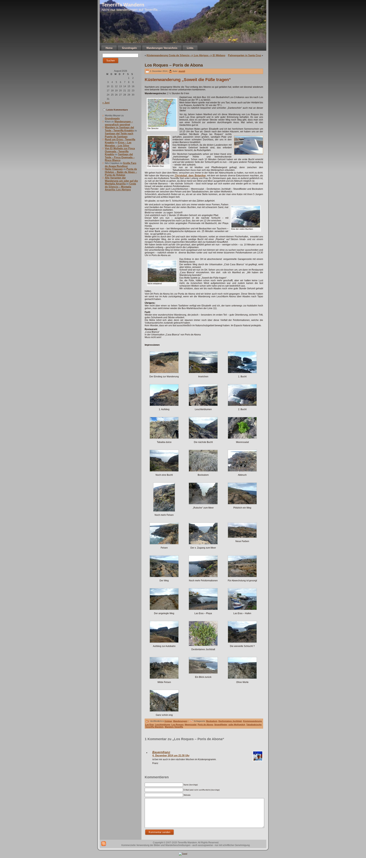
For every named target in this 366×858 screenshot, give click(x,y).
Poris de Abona (205, 724)
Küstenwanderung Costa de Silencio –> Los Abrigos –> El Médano (186, 55)
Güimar (168, 721)
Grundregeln (112, 118)
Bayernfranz (161, 752)
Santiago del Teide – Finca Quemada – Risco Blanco (120, 157)
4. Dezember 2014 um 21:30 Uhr (170, 755)
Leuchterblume (162, 724)
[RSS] (103, 843)
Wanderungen (180, 721)
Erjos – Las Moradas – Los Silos (118, 144)
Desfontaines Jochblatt (230, 721)
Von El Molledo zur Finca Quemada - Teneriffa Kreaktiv (120, 151)
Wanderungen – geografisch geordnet (119, 123)
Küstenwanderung (252, 721)
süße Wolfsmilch (236, 724)
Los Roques (177, 724)
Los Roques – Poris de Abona (174, 65)
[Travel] (183, 853)
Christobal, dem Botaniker (190, 175)
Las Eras (149, 724)
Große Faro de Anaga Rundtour (120, 165)
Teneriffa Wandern (123, 5)
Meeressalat (191, 724)
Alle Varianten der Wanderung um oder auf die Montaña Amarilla (121, 180)
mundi (182, 71)
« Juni (106, 102)
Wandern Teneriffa (174, 727)
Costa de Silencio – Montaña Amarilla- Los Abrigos (120, 186)
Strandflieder (220, 724)
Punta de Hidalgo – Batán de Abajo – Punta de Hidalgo (121, 172)
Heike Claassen (114, 169)
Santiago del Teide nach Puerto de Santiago (119, 135)
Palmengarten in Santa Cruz (244, 55)
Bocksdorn (211, 721)
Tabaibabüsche (254, 724)
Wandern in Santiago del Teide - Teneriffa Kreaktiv (119, 129)
